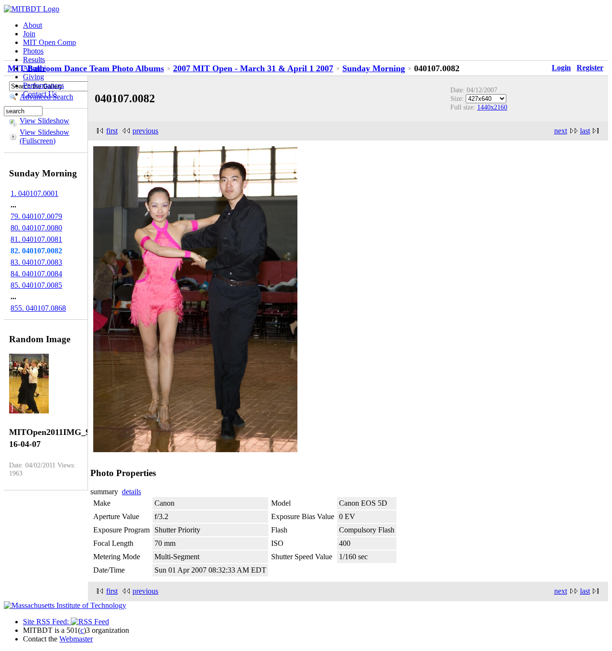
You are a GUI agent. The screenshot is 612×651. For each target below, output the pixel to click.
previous (145, 131)
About (32, 25)
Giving (33, 77)
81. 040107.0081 (36, 239)
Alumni (34, 68)
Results (34, 59)
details (131, 492)
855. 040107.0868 (38, 308)
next (560, 131)
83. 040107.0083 (36, 262)
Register (590, 68)
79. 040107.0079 (36, 216)
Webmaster (76, 639)
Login (561, 68)
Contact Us (40, 94)
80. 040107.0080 (36, 228)
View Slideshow (44, 121)
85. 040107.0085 (36, 285)
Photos (33, 51)
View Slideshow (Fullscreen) (44, 136)
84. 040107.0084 (36, 274)
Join (29, 34)
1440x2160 (492, 107)
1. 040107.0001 (34, 193)
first (112, 131)
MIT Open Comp (49, 42)
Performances (43, 85)
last (585, 131)
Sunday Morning (373, 68)
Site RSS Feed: (47, 622)
